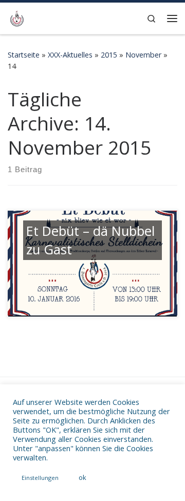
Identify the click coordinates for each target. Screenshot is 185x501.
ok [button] (82, 477)
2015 (109, 55)
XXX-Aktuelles (70, 55)
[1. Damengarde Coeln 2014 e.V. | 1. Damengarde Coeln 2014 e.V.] (17, 17)
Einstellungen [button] (40, 477)
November (143, 55)
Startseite (24, 55)
